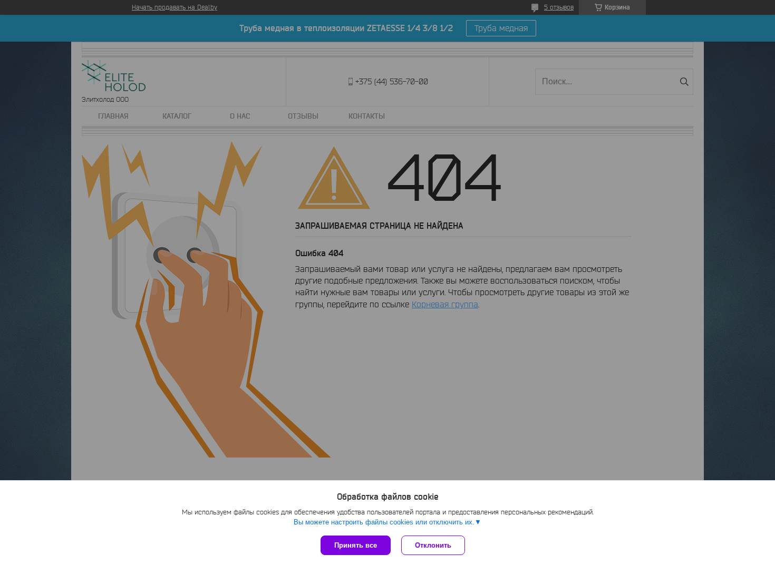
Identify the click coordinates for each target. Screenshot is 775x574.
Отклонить (433, 545)
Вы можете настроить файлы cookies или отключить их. (384, 522)
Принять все (355, 545)
